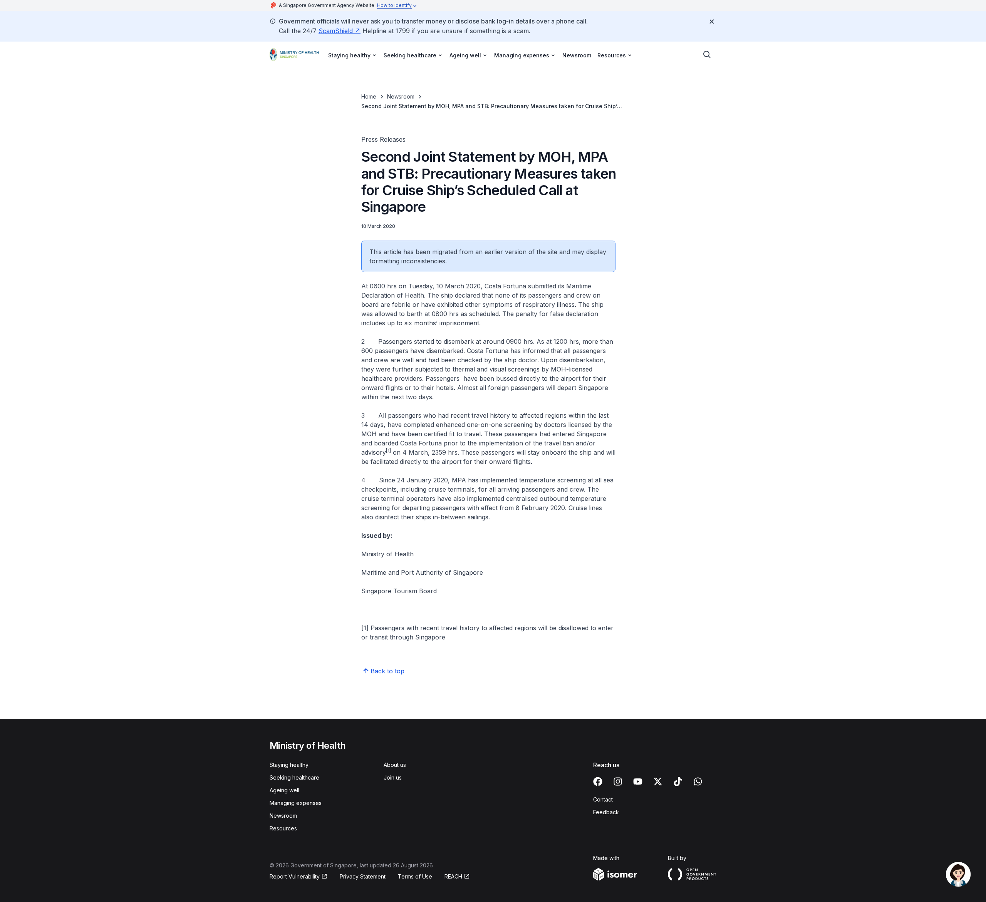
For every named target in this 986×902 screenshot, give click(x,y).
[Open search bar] (707, 54)
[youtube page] (637, 781)
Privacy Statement (363, 876)
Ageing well (284, 790)
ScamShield (336, 31)
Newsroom (576, 55)
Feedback (606, 812)
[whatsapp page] (698, 781)
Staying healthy (289, 764)
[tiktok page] (677, 781)
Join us (393, 777)
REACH (453, 876)
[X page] (657, 781)
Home (368, 96)
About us (395, 764)
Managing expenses (296, 803)
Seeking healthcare (294, 777)
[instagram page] (617, 781)
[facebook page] (597, 781)
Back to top (387, 671)
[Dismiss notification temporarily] (712, 21)
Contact (603, 799)
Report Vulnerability (295, 876)
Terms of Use (415, 876)
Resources (283, 828)
